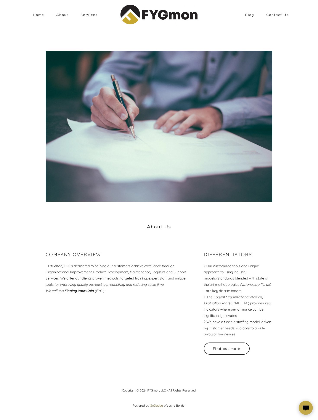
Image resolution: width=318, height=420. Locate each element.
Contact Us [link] (277, 15)
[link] (159, 14)
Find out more (227, 348)
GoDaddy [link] (156, 405)
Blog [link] (249, 15)
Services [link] (89, 15)
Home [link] (38, 15)
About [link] (62, 15)
